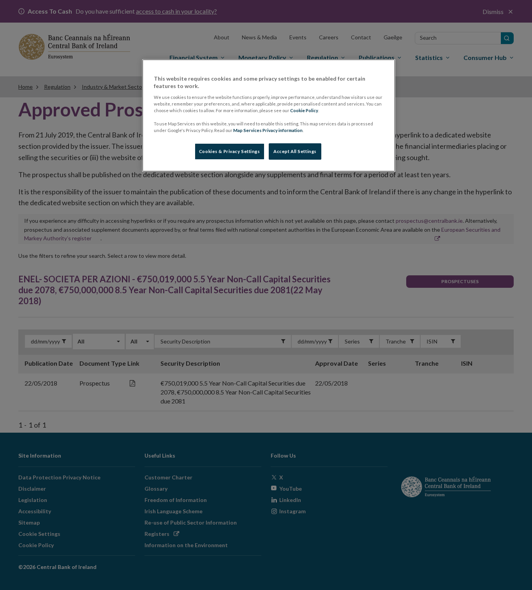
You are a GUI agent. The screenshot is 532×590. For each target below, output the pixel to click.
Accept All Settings (295, 151)
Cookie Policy (304, 110)
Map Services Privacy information (268, 130)
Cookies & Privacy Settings (229, 151)
